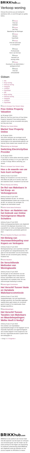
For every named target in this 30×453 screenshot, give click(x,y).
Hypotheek (7, 90)
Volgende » (12, 338)
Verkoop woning (9, 84)
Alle (5, 81)
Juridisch (6, 88)
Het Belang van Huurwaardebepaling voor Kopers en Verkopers (15, 241)
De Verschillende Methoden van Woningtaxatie (10, 265)
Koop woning (8, 82)
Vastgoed (7, 86)
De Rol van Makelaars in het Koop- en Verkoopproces (14, 190)
